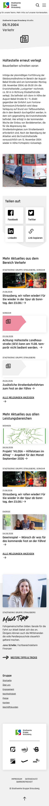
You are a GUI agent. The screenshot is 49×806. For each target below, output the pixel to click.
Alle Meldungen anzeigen (18, 397)
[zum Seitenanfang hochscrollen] (24, 798)
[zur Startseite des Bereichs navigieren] (13, 5)
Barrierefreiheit (24, 781)
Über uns (6, 685)
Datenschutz (31, 779)
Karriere (6, 702)
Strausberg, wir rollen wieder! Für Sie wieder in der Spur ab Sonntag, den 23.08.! (24, 299)
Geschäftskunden (10, 707)
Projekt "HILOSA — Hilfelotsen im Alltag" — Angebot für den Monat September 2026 (23, 455)
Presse (5, 698)
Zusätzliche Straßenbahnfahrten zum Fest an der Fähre (23, 386)
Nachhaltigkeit (9, 693)
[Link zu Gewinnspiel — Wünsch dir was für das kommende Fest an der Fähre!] (24, 522)
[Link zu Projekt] (24, 436)
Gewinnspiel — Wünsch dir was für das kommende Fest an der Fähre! (24, 539)
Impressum (16, 779)
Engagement (8, 689)
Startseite (7, 680)
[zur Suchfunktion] (37, 5)
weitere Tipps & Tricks (24, 657)
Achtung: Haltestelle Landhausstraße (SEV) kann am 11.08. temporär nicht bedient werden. (23, 343)
